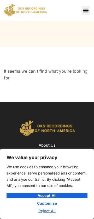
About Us (47, 145)
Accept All (47, 195)
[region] (47, 184)
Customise (47, 203)
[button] (85, 10)
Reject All (47, 211)
